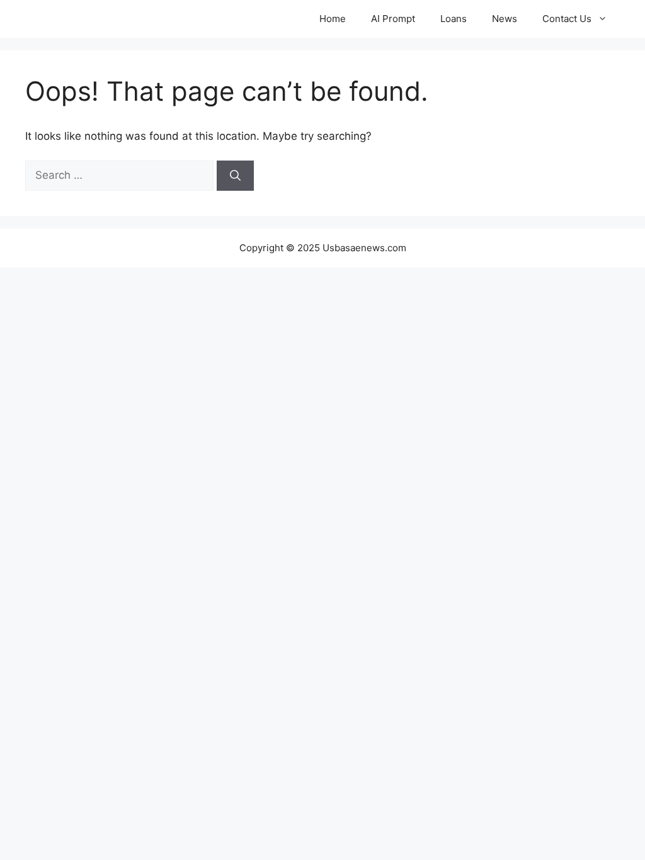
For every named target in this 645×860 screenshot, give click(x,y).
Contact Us (566, 19)
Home (332, 19)
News (504, 19)
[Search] (235, 176)
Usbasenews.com (94, 18)
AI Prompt (393, 19)
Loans (453, 19)
